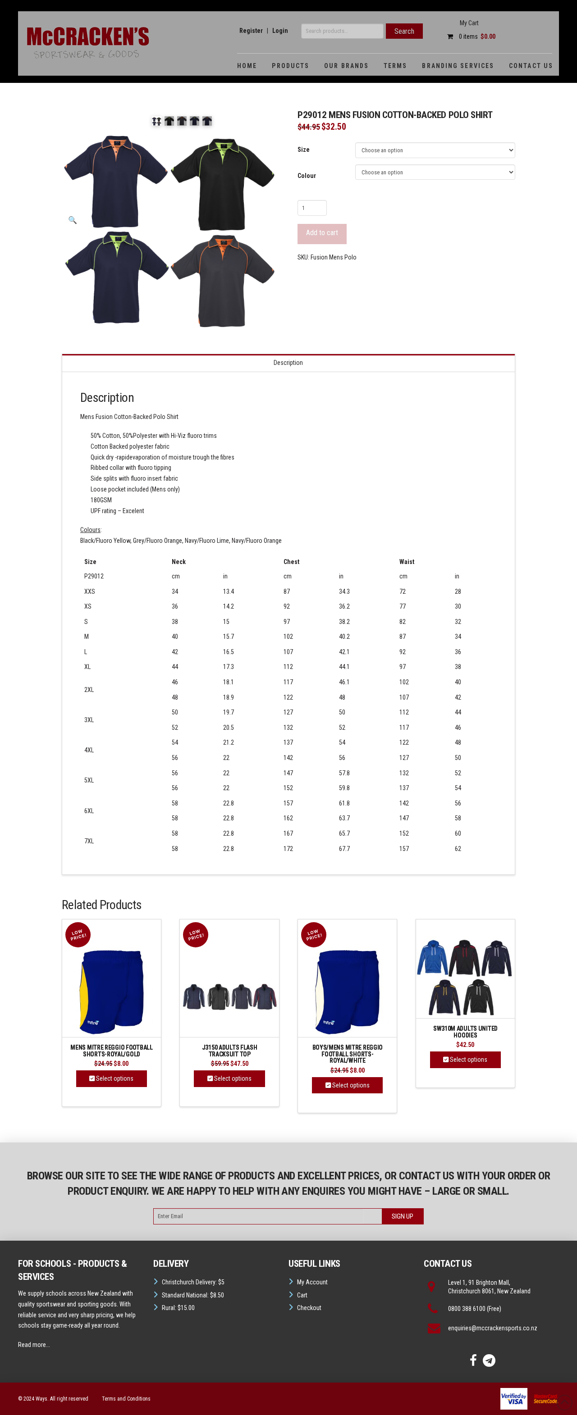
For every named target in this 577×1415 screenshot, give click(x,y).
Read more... (34, 1344)
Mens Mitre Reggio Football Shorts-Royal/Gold (111, 1050)
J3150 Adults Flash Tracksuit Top (229, 1050)
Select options (114, 1078)
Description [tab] (288, 362)
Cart (302, 1295)
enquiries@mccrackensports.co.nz (492, 1328)
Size (304, 149)
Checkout (309, 1307)
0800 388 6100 (466, 1308)
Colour (307, 175)
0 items (476, 36)
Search (404, 31)
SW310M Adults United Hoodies (465, 1031)
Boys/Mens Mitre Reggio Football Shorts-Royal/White (347, 1054)
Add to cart (322, 232)
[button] (72, 220)
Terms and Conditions (126, 1399)
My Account (312, 1282)
